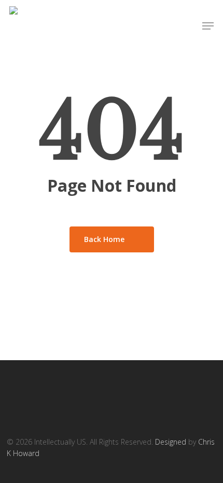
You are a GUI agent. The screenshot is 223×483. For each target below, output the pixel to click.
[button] (208, 26)
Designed (170, 442)
